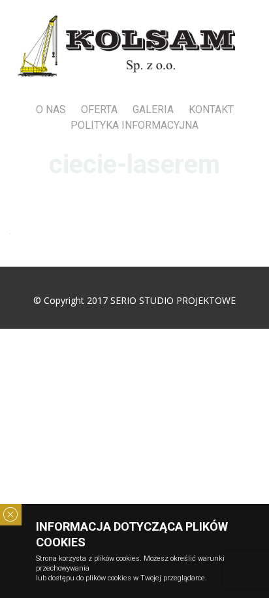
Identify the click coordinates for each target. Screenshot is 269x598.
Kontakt (211, 109)
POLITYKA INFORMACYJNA (134, 125)
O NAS (51, 109)
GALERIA (153, 109)
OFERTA (99, 109)
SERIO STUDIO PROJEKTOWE (173, 300)
